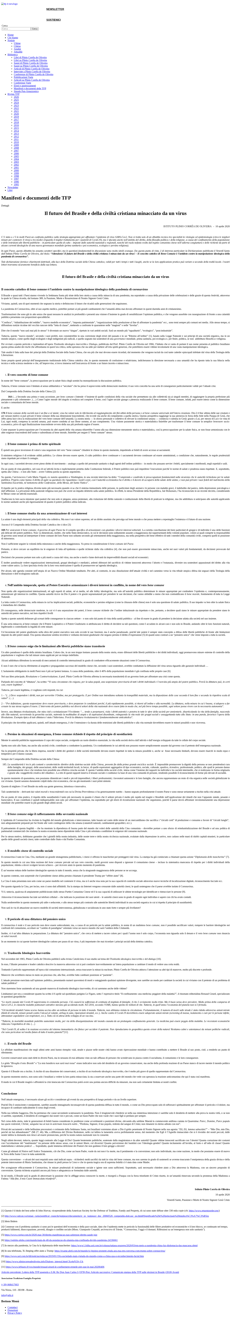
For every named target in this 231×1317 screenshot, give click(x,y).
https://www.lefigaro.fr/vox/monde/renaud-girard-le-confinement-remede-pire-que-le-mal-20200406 (55, 1267)
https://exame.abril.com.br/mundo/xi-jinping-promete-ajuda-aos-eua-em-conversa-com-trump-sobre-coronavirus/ (110, 1250)
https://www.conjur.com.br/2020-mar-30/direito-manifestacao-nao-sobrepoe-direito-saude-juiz (51, 1234)
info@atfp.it (7, 1295)
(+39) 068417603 (10, 1284)
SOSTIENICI (53, 20)
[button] (11, 40)
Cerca (5, 25)
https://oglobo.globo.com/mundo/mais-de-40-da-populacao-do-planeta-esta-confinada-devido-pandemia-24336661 (61, 1240)
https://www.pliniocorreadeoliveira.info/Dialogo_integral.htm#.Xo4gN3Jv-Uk (44, 1261)
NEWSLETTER (55, 9)
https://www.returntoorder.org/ (204, 1210)
